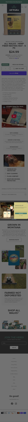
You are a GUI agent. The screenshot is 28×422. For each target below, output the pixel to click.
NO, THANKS (21, 215)
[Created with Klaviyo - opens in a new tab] (14, 219)
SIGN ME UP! (21, 213)
